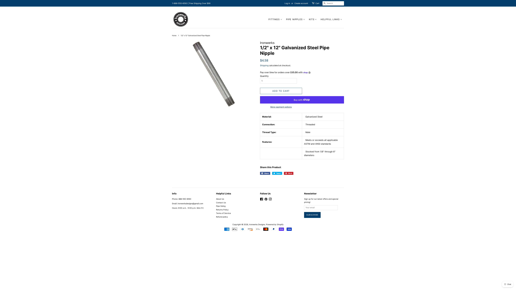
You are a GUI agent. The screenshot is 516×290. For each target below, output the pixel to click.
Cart (317, 3)
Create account (301, 3)
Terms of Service (223, 213)
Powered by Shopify (275, 224)
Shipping (264, 65)
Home (174, 36)
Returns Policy (222, 210)
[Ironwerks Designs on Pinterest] (265, 200)
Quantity (264, 76)
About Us (220, 199)
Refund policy (222, 217)
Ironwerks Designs (257, 224)
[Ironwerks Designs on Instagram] (270, 200)
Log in (287, 3)
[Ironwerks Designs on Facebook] (261, 200)
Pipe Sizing (220, 206)
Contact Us (221, 203)
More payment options (281, 107)
